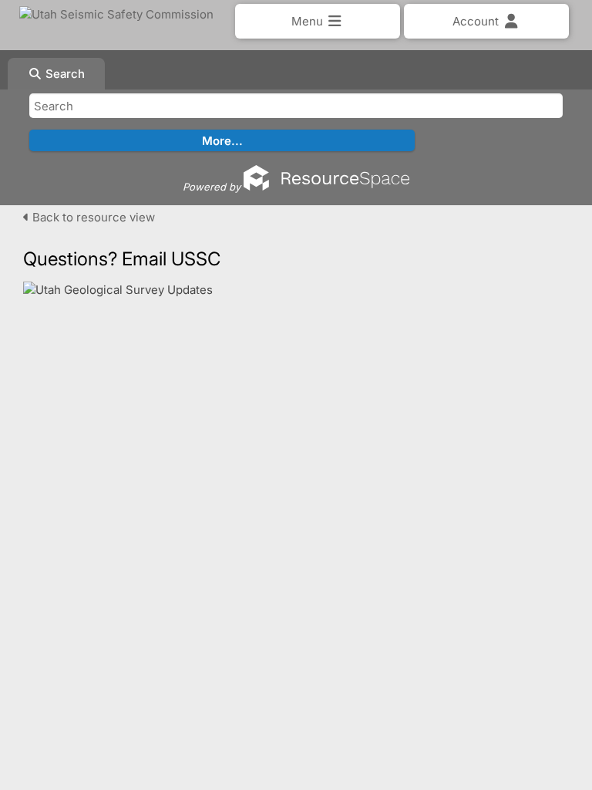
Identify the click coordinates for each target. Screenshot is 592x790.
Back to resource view (92, 217)
